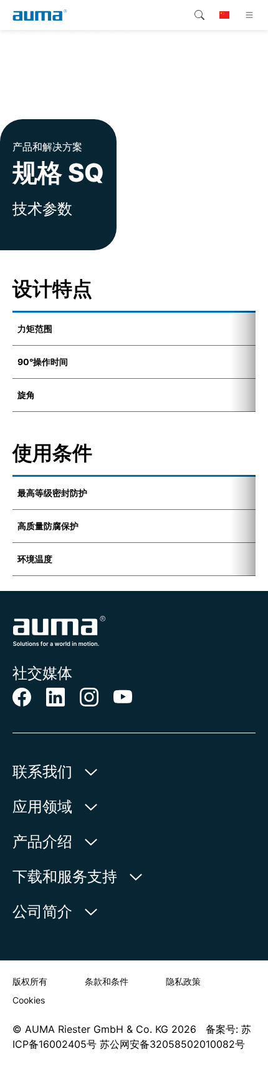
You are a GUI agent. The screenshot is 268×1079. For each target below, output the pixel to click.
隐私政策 (183, 981)
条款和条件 (106, 981)
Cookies (28, 1000)
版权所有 (29, 981)
